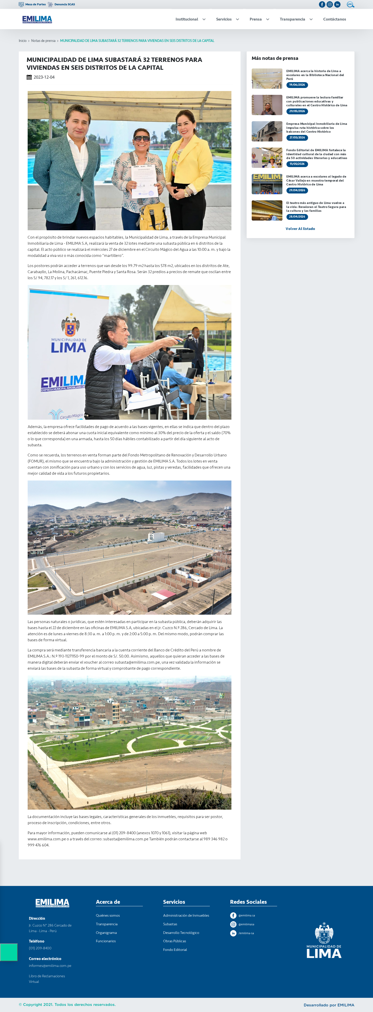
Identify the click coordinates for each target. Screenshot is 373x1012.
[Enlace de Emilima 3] (330, 4)
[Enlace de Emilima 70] (267, 184)
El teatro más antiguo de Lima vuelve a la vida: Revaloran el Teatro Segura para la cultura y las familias (316, 207)
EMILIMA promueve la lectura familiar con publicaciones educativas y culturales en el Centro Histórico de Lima (316, 101)
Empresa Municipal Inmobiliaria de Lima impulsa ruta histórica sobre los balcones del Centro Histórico (316, 128)
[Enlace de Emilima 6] (37, 19)
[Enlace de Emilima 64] (267, 105)
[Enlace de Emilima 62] (267, 78)
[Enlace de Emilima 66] (267, 131)
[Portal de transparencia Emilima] (350, 4)
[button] (9, 952)
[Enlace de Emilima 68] (267, 158)
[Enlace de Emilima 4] (337, 4)
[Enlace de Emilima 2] (322, 4)
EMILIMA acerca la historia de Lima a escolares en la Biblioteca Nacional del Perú (315, 75)
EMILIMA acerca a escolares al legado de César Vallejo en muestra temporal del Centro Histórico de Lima (316, 180)
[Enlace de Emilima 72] (267, 210)
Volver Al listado (300, 229)
